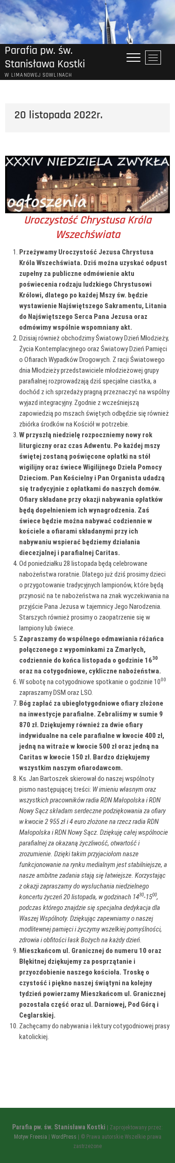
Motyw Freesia (30, 1137)
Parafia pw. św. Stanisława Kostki (45, 57)
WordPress (64, 1137)
